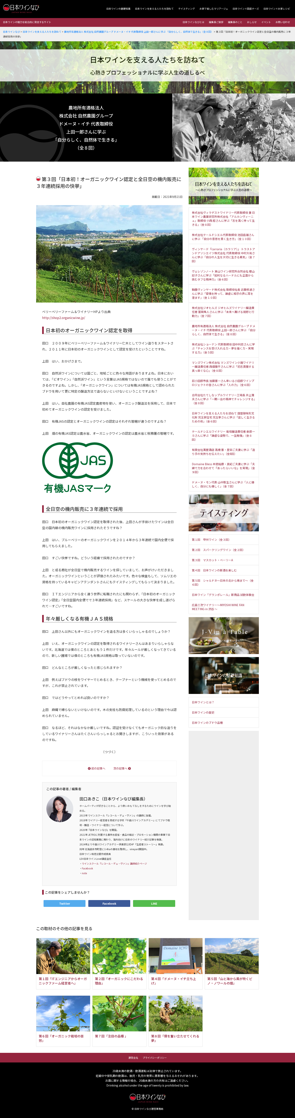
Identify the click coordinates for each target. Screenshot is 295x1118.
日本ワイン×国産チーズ (246, 8)
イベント (266, 22)
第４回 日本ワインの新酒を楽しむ (214, 570)
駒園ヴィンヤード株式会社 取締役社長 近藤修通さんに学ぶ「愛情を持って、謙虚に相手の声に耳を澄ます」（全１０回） (223, 294)
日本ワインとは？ (203, 702)
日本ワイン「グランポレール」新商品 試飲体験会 (223, 595)
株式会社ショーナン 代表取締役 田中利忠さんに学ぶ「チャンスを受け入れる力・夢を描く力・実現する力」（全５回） (223, 348)
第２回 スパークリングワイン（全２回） (218, 550)
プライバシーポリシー (155, 1057)
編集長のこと (235, 22)
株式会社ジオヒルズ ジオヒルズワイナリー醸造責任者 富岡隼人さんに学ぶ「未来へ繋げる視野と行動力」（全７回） (223, 312)
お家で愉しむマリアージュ (213, 8)
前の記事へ (98, 768)
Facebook (87, 868)
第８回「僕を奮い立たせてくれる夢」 (175, 1038)
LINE (154, 903)
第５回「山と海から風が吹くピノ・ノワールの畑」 (229, 980)
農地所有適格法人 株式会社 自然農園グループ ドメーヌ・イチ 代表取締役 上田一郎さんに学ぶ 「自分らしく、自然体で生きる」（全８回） (223, 330)
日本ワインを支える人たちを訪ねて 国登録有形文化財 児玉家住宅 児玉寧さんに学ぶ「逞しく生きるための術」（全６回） (223, 417)
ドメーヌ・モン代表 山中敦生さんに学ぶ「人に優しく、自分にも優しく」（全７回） (223, 484)
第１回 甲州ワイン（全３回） (211, 540)
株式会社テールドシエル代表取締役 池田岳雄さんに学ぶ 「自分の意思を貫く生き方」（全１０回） (223, 237)
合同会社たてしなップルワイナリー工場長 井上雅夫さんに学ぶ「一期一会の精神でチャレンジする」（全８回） (223, 399)
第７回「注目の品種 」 (111, 1036)
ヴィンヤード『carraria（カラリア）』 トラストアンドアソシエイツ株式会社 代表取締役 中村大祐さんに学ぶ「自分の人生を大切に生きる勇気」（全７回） (223, 255)
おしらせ (252, 22)
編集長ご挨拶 (216, 22)
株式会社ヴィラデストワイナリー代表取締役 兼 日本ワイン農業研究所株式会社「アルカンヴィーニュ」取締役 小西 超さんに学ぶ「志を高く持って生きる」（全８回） (223, 219)
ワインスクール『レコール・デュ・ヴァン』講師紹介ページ (114, 863)
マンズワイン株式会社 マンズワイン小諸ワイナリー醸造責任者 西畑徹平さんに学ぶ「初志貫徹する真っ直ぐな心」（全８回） (223, 367)
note (84, 873)
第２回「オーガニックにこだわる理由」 (119, 980)
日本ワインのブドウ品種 (207, 723)
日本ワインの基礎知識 (118, 8)
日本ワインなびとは (193, 22)
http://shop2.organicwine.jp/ (63, 317)
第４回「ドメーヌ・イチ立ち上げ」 (173, 980)
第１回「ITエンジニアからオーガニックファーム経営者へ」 (63, 980)
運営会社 (133, 1057)
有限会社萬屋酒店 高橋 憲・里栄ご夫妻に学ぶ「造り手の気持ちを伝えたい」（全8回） (223, 452)
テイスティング (186, 8)
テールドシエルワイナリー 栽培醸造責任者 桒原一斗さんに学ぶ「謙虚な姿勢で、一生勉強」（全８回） (223, 435)
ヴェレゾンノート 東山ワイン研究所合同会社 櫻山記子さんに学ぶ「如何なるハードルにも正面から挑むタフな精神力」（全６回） (223, 275)
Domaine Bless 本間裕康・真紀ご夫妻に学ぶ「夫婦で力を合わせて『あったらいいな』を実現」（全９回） (223, 468)
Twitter (64, 903)
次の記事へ (120, 768)
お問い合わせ (283, 22)
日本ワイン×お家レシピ (276, 8)
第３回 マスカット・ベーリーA (212, 560)
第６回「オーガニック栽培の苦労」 (61, 1038)
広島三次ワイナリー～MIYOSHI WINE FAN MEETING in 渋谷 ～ (218, 607)
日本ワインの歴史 (203, 712)
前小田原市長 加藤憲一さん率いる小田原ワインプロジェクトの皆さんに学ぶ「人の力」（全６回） (223, 383)
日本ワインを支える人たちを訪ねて (154, 8)
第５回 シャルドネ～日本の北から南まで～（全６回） (223, 582)
